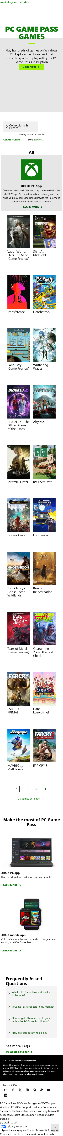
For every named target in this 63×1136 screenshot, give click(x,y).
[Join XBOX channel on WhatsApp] (34, 1090)
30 (36, 789)
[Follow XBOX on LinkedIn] (5, 1095)
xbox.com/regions (35, 1074)
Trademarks (31, 1134)
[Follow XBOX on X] (20, 1090)
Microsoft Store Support (22, 1114)
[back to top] (55, 1128)
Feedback (37, 1107)
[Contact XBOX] (5, 1090)
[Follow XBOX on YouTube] (48, 1090)
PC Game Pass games (29, 1103)
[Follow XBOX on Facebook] (13, 1090)
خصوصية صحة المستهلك (13, 1130)
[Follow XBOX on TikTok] (41, 1090)
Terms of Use (17, 1134)
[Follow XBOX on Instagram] (27, 1090)
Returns (41, 1114)
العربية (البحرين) (8, 1122)
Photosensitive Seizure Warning (29, 1111)
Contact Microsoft (37, 1130)
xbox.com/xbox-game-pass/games (30, 1071)
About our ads (46, 1134)
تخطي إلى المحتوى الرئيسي (14, 2)
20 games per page (29, 798)
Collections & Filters (18, 126)
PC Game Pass (8, 1103)
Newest (38, 139)
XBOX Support (23, 1107)
